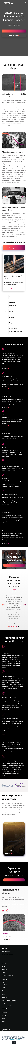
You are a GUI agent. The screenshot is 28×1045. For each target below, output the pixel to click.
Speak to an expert (14, 31)
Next (25, 605)
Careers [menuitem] (3, 1018)
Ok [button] (14, 1042)
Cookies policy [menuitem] (5, 997)
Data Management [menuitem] (6, 951)
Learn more (7, 288)
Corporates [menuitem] (4, 969)
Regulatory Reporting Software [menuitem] (9, 957)
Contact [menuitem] (3, 1021)
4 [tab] (16, 626)
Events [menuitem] (3, 987)
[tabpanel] (14, 600)
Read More (8, 853)
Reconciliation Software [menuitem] (7, 954)
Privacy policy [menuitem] (5, 1008)
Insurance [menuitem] (4, 972)
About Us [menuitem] (4, 1015)
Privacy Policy (11, 1039)
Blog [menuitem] (3, 982)
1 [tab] (9, 626)
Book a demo (14, 565)
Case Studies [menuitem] (5, 985)
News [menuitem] (3, 990)
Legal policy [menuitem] (4, 1003)
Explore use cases (13, 35)
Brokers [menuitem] (3, 966)
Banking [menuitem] (4, 963)
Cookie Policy (18, 1039)
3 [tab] (13, 626)
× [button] (25, 1034)
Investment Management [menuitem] (7, 975)
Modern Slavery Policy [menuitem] (7, 1006)
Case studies (14, 880)
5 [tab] (18, 626)
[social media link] (2, 1023)
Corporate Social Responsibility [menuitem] (9, 1000)
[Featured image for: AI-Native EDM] (14, 922)
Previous (3, 605)
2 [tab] (11, 626)
